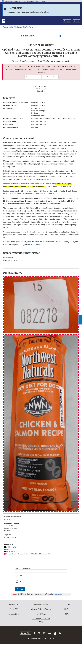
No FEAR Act (41, 614)
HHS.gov (67, 609)
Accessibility (14, 614)
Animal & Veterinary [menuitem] (10, 526)
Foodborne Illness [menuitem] (10, 537)
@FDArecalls (10, 552)
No (20, 581)
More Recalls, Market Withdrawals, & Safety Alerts (41, 89)
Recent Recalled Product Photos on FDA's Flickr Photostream (27, 554)
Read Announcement (33, 77)
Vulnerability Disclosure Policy (41, 620)
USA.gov (68, 614)
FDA (7, 549)
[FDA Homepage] (3, 21)
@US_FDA (10, 547)
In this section (28, 36)
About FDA (14, 609)
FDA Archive (14, 604)
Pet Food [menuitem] (7, 530)
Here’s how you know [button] (40, 1)
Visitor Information (41, 604)
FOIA (68, 604)
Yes (20, 575)
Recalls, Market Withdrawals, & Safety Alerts (18, 27)
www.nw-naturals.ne (34, 244)
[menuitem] (41, 518)
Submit (20, 589)
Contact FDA (25, 633)
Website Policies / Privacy (41, 609)
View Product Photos (50, 77)
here (47, 12)
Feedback (80, 320)
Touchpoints (57, 594)
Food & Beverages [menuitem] (10, 528)
